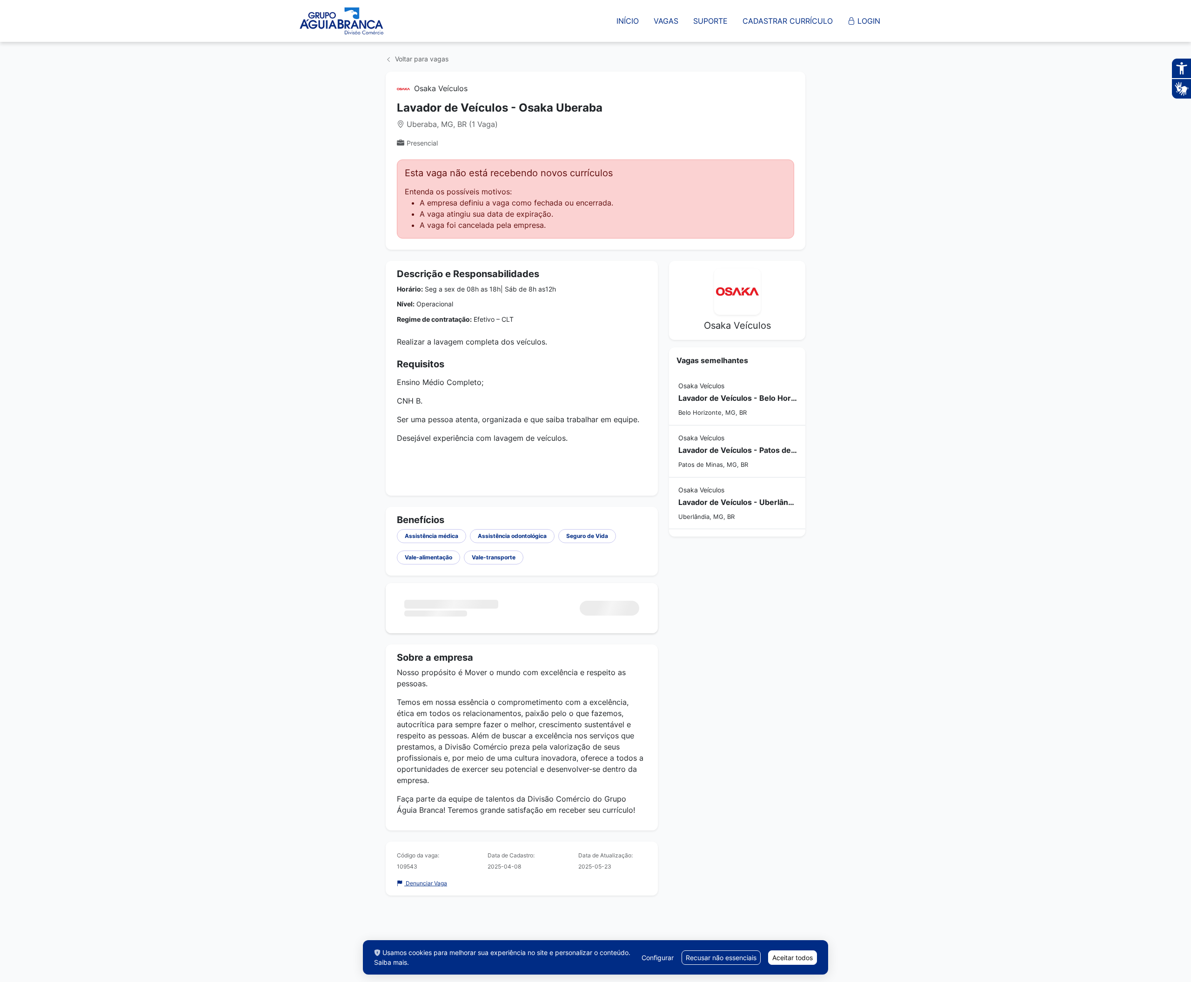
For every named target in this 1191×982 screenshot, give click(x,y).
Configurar (658, 958)
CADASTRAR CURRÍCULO (788, 21)
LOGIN (867, 21)
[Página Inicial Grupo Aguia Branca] (341, 20)
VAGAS (666, 21)
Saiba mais (390, 962)
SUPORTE (710, 21)
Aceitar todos (792, 958)
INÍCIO (627, 21)
